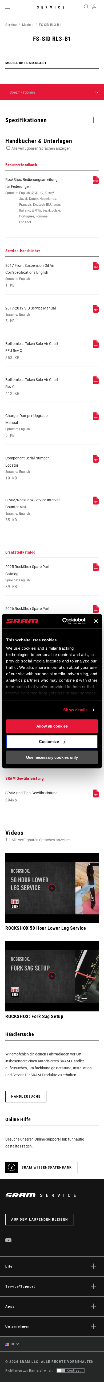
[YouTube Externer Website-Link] (8, 1241)
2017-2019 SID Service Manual (30, 314)
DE (12, 1344)
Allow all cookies (52, 726)
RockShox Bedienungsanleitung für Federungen (33, 200)
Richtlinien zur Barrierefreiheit (29, 1370)
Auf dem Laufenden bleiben (39, 1219)
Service (52, 7)
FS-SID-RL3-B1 (50, 25)
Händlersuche (26, 1096)
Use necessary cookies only (52, 757)
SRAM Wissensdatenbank (47, 1167)
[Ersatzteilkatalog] (96, 570)
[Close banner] (96, 621)
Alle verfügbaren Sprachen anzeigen (41, 148)
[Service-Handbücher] (96, 269)
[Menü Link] (7, 8)
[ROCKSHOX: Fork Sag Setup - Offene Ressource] (52, 976)
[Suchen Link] (86, 8)
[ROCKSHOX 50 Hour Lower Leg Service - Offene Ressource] (52, 888)
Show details (75, 710)
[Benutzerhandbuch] (96, 183)
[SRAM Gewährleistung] (96, 796)
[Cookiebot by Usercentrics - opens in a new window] (64, 621)
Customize (49, 741)
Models (28, 25)
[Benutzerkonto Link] (94, 8)
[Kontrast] (61, 1370)
